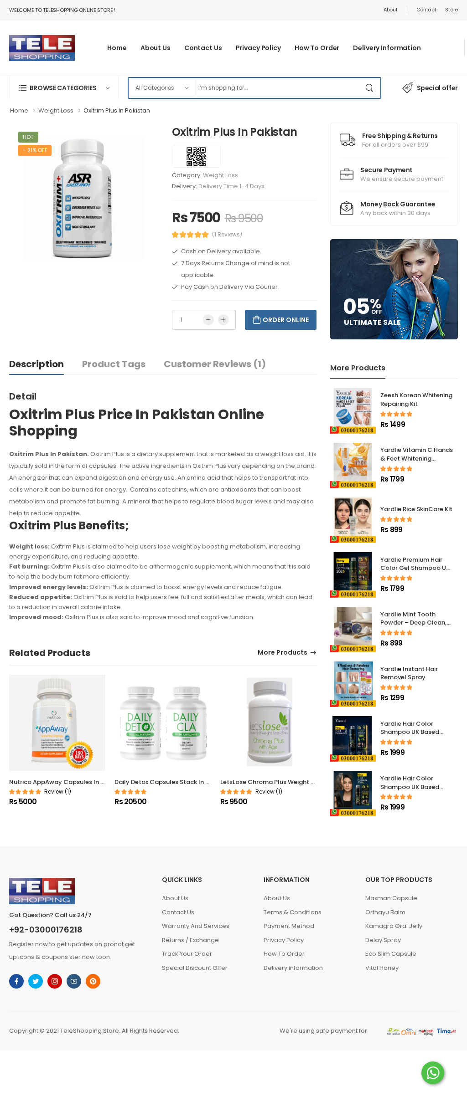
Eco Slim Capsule (390, 953)
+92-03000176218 (46, 930)
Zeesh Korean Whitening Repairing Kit (416, 399)
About (391, 9)
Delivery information (386, 47)
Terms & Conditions (293, 912)
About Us (175, 898)
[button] (64, 87)
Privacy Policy (258, 47)
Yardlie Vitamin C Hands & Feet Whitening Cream (416, 459)
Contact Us (178, 912)
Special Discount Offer (195, 968)
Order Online (286, 319)
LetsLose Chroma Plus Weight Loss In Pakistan (289, 782)
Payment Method (289, 926)
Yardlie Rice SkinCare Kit (416, 509)
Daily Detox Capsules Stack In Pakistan (172, 782)
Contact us (203, 47)
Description (36, 364)
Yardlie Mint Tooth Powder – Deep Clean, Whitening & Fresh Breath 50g (413, 627)
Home (117, 47)
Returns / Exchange (190, 940)
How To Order (317, 47)
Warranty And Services (195, 926)
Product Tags (113, 364)
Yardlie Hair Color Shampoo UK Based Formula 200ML (409, 732)
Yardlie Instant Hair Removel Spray (409, 673)
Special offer (437, 87)
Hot (28, 137)
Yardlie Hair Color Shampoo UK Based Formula (409, 787)
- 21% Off (35, 150)
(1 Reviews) (227, 234)
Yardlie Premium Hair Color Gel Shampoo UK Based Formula (415, 568)
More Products (282, 653)
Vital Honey (382, 968)
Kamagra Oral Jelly (393, 926)
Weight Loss (220, 175)
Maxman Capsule (391, 898)
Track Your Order (187, 953)
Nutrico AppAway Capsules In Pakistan (67, 782)
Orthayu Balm (385, 912)
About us (155, 47)
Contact (426, 9)
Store (451, 9)
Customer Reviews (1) (215, 364)
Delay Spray (383, 940)
